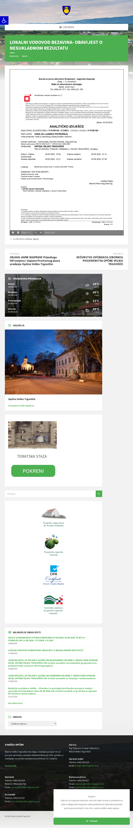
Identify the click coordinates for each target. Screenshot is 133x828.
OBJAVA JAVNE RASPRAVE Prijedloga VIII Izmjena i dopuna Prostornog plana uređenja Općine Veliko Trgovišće (35, 260)
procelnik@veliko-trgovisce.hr (25, 801)
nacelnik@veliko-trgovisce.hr (25, 787)
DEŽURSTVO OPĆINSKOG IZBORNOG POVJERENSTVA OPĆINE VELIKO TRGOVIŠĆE (100, 260)
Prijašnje (14, 253)
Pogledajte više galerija (21, 406)
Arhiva (29, 238)
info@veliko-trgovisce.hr (87, 765)
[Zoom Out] (35, 233)
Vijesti (25, 56)
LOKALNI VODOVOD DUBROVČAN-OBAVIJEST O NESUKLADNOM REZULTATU (45, 650)
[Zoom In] (40, 233)
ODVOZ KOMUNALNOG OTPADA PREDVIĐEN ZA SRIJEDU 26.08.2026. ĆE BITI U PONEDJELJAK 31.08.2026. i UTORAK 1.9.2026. (46, 639)
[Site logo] (66, 17)
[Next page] (18, 233)
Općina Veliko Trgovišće (21, 399)
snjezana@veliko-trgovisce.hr (89, 783)
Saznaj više (10, 765)
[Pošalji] (99, 494)
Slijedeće (118, 253)
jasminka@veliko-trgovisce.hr (89, 787)
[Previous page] (13, 233)
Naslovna (14, 56)
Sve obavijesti (15, 703)
